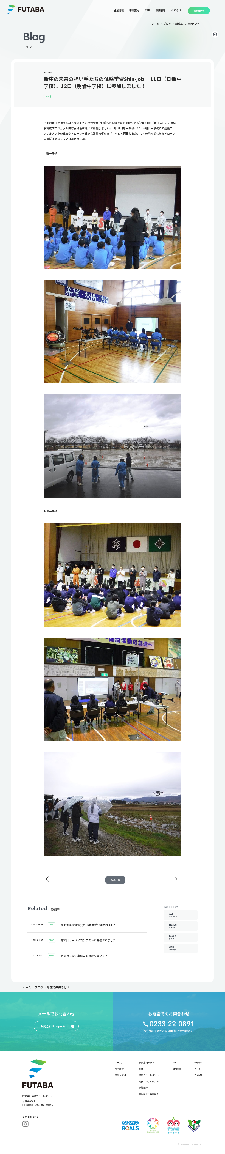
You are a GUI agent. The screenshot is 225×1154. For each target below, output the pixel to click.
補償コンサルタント (149, 1081)
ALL (173, 915)
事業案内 (134, 10)
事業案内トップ (146, 1062)
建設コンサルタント (149, 1075)
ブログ (167, 23)
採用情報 (160, 10)
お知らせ (176, 10)
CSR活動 (198, 1075)
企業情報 (119, 10)
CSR (147, 10)
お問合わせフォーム (58, 1026)
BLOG (172, 937)
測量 (141, 1068)
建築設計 (143, 1087)
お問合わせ (198, 10)
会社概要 (119, 1068)
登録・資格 (120, 1075)
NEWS (173, 926)
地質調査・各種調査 (149, 1093)
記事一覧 (115, 880)
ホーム (155, 23)
